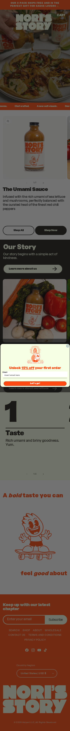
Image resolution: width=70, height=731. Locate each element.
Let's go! (35, 384)
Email (4, 372)
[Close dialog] (67, 346)
